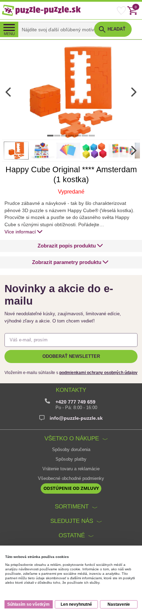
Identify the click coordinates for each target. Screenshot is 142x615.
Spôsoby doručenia (71, 449)
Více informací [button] (20, 231)
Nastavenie (119, 604)
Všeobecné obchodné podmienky (71, 478)
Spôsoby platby (71, 459)
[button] (70, 246)
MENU (9, 34)
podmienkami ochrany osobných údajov (98, 372)
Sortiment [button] (72, 506)
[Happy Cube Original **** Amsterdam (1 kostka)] (71, 91)
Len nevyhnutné (76, 604)
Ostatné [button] (72, 535)
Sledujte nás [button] (71, 521)
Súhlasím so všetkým (28, 604)
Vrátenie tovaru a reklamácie (71, 468)
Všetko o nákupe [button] (71, 438)
